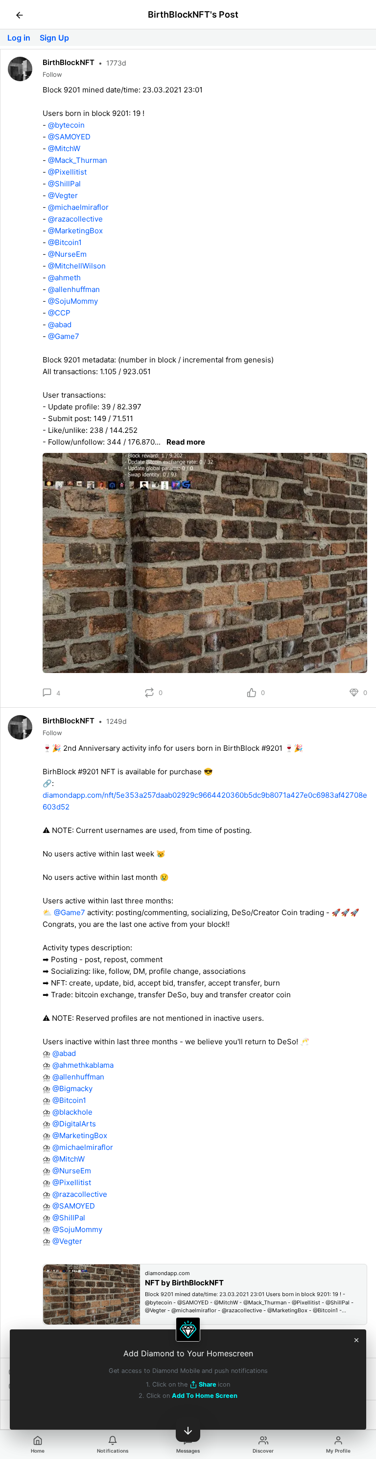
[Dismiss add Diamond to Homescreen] (356, 1339)
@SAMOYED (69, 136)
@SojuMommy (73, 301)
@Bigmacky (72, 1088)
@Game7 (63, 336)
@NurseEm (67, 254)
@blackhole (72, 1112)
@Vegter (63, 195)
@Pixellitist (67, 172)
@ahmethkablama (83, 1065)
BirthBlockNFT (68, 62)
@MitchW (64, 148)
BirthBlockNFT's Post (193, 14)
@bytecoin (66, 125)
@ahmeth (64, 277)
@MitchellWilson (77, 265)
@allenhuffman (74, 289)
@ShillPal (64, 183)
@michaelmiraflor (78, 207)
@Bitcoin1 (65, 242)
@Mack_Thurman (77, 160)
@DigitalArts (74, 1123)
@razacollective (75, 219)
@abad (59, 324)
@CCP (59, 312)
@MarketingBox (75, 230)
